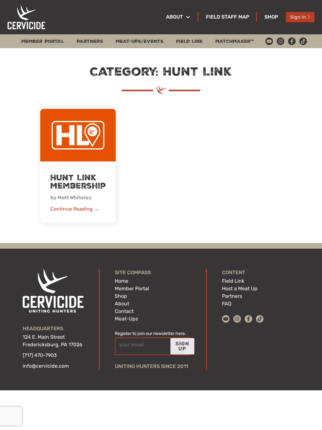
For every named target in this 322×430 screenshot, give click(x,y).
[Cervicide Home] (26, 17)
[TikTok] (303, 41)
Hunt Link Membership (78, 182)
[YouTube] (269, 41)
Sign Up (182, 346)
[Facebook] (292, 41)
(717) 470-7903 (40, 355)
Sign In (298, 17)
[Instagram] (280, 41)
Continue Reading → (74, 209)
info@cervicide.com (46, 366)
